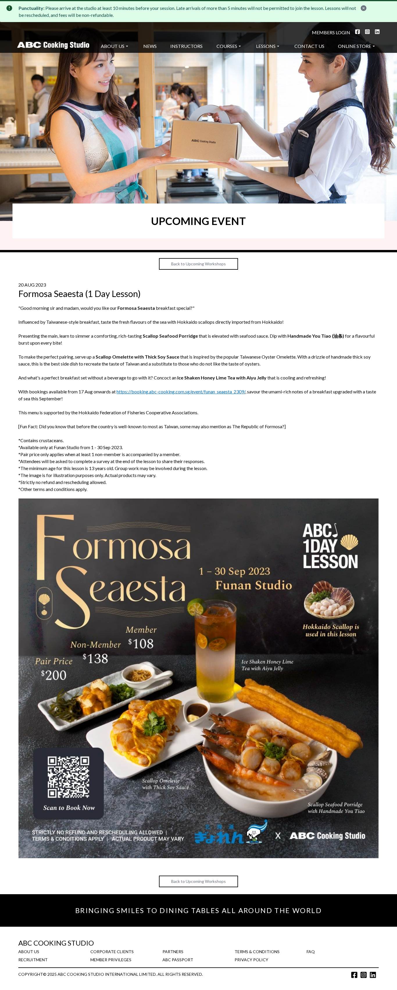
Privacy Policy (251, 959)
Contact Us (309, 46)
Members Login (331, 32)
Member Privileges (110, 959)
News (150, 46)
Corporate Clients (112, 951)
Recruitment (33, 959)
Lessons (266, 46)
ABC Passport (177, 959)
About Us (112, 46)
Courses (227, 46)
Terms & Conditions (257, 951)
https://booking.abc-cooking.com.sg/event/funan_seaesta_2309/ (181, 391)
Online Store (354, 46)
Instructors (186, 46)
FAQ (311, 951)
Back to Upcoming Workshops (198, 263)
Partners (172, 951)
